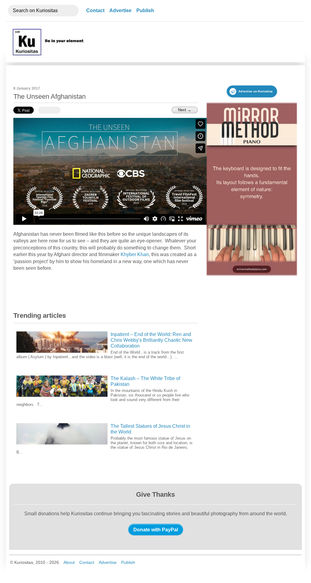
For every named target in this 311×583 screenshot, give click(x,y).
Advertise (120, 10)
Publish (145, 10)
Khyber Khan (135, 254)
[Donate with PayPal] (155, 529)
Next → (184, 110)
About (69, 562)
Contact (95, 10)
